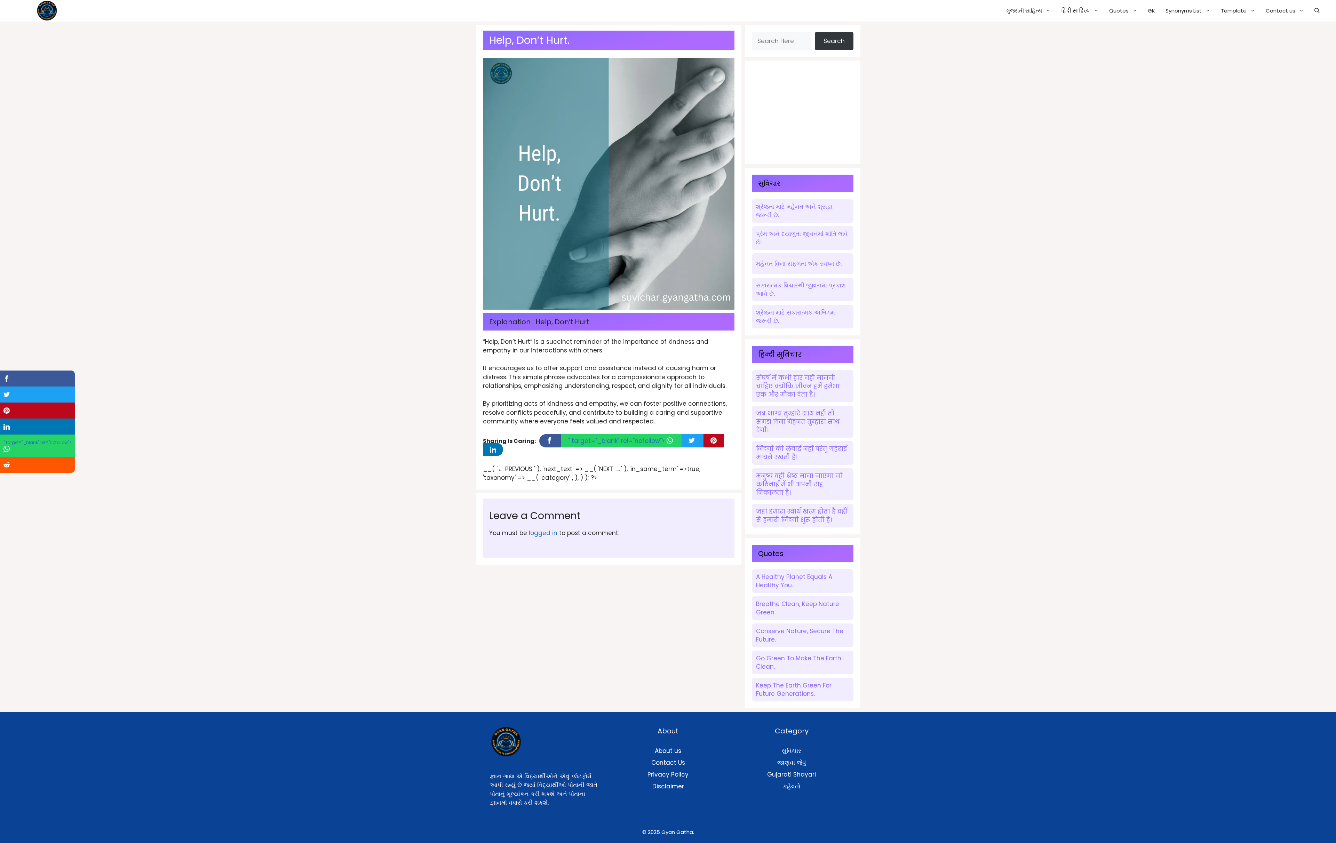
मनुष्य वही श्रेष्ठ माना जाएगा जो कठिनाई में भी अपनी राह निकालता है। (799, 484)
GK (1151, 10)
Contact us (1280, 10)
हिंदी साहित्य (1075, 10)
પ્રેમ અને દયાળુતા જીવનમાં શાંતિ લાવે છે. (802, 238)
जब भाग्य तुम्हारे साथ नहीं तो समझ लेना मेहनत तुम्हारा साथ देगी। (798, 421)
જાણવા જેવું (791, 762)
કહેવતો (791, 786)
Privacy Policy (668, 774)
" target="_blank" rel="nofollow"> (617, 441)
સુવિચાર (791, 751)
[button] (1317, 10)
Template (1234, 10)
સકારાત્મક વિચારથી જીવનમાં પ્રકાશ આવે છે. (801, 289)
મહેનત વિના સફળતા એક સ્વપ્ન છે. (799, 264)
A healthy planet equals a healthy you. (794, 581)
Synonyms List (1184, 10)
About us (668, 751)
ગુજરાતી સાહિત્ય (1024, 10)
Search (834, 41)
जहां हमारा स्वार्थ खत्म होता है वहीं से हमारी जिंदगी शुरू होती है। (801, 515)
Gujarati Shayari (791, 774)
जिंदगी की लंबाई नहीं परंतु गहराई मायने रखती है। (801, 453)
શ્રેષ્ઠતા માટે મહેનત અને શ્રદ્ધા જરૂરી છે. (794, 210)
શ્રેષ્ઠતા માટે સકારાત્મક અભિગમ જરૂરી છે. (795, 316)
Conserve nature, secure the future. (799, 635)
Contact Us (668, 762)
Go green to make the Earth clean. (798, 662)
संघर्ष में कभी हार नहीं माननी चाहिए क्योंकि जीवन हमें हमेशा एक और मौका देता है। (798, 386)
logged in (543, 533)
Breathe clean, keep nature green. (797, 608)
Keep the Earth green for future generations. (794, 689)
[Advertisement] (804, 110)
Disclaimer (668, 786)
